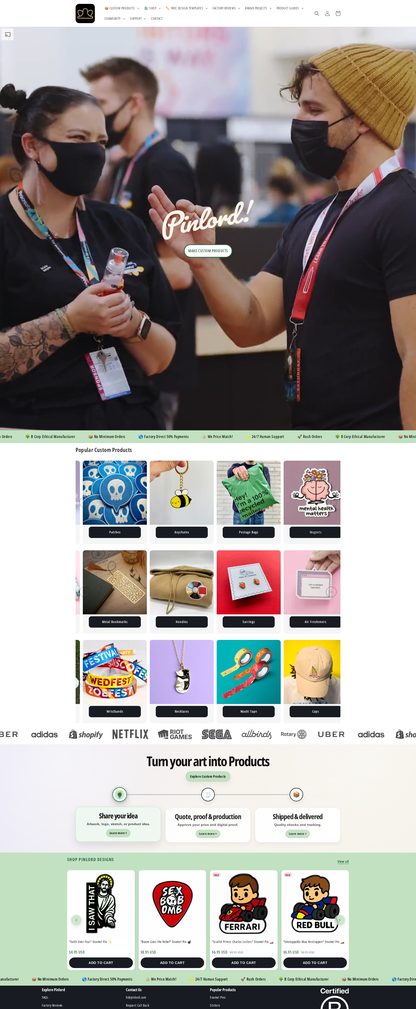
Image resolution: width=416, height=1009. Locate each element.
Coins (316, 621)
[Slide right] (331, 502)
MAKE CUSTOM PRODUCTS (208, 250)
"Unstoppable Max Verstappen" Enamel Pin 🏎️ (171, 941)
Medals (296, 711)
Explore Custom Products (208, 776)
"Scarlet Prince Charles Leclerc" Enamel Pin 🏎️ (100, 941)
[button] (121, 8)
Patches (332, 532)
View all (343, 861)
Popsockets (229, 711)
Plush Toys (265, 532)
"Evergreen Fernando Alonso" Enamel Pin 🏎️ (241, 941)
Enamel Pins (131, 532)
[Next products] (339, 920)
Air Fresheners (115, 621)
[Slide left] (84, 502)
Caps (162, 711)
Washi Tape (95, 711)
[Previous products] (76, 920)
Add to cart (101, 963)
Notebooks (249, 621)
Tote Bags (182, 621)
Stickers (198, 532)
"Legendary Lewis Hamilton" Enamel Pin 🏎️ (311, 941)
